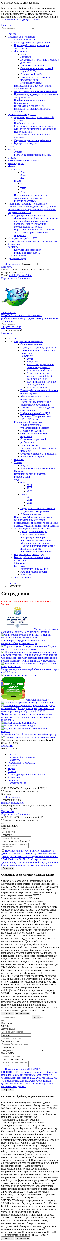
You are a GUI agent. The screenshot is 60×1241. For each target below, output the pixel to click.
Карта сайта (7, 811)
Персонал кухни (23, 131)
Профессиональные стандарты (31, 100)
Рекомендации (16, 163)
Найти (36, 1017)
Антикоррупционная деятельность (26, 215)
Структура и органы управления (32, 42)
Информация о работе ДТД (29, 105)
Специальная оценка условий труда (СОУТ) (39, 374)
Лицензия (25, 57)
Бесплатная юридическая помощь (32, 154)
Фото (17, 169)
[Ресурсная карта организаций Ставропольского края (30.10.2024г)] (30, 666)
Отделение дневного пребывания (32, 140)
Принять (6, 25)
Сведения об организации (22, 36)
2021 (23, 186)
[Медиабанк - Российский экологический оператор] (30, 731)
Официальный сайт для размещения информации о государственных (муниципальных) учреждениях (29, 659)
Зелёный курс (27, 725)
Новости (12, 146)
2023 (23, 175)
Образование (21, 103)
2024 (23, 177)
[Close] (2, 823)
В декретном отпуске (25, 143)
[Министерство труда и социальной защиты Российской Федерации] (17, 629)
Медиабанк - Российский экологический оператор (28, 734)
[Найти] (33, 28)
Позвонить (7, 745)
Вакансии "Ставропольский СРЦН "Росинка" (35, 417)
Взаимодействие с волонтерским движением (32, 241)
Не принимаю (22, 1013)
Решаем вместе (29, 675)
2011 (22, 183)
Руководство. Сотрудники (22, 114)
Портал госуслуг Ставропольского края (28, 647)
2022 (23, 172)
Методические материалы (28, 226)
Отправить (8, 868)
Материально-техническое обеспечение (35, 91)
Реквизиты (20, 255)
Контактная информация (27, 249)
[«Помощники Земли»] (13, 699)
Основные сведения (25, 39)
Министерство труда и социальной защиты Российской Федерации (30, 630)
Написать (6, 266)
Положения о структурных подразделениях (35, 78)
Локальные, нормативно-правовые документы (40, 366)
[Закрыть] (41, 1017)
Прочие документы (31, 82)
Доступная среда (17, 258)
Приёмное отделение (25, 123)
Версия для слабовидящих (15, 278)
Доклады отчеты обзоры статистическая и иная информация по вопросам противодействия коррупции (36, 221)
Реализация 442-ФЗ (31, 74)
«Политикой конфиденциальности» (20, 19)
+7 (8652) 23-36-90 (11, 263)
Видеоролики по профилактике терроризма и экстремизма (31, 196)
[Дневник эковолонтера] (15, 737)
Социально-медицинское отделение (33, 126)
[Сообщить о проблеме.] (15, 702)
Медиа (11, 166)
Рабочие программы (25, 200)
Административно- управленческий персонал (34, 426)
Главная (12, 33)
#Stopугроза (14, 244)
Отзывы (12, 157)
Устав (23, 54)
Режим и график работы (27, 252)
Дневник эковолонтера (42, 737)
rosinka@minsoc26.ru (20, 275)
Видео (17, 180)
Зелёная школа (28, 722)
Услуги (11, 149)
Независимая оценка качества (24, 160)
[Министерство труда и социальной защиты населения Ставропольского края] (30, 637)
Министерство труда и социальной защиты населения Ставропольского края (24, 642)
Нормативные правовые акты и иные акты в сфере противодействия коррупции (34, 232)
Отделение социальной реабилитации (35, 128)
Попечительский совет (32, 65)
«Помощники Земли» (37, 699)
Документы (20, 51)
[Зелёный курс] (10, 725)
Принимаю (8, 1013)
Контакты (13, 247)
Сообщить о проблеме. (41, 702)
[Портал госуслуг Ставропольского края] (24, 646)
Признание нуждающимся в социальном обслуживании (35, 403)
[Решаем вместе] (11, 675)
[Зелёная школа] (10, 722)
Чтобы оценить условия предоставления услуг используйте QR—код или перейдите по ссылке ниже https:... (27, 717)
